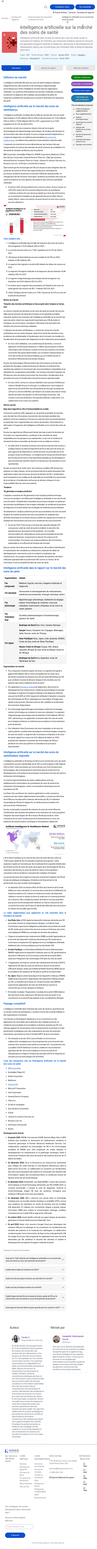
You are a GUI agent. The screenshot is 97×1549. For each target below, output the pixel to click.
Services (72, 12)
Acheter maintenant (82, 77)
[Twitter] (85, 1483)
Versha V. (81, 55)
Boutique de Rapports (16, 18)
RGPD (36, 1495)
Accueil (5, 18)
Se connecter (85, 7)
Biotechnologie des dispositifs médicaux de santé (40, 18)
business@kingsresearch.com (61, 1469)
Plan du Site (24, 1487)
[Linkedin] (85, 1477)
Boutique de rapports (85, 12)
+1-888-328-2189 (56, 1472)
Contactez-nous (62, 7)
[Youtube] (85, 1489)
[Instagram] (85, 1471)
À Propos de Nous (60, 12)
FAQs (36, 1481)
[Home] (10, 8)
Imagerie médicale (28, 687)
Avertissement (40, 1498)
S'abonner (15, 1535)
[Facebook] (85, 1465)
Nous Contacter (26, 1484)
